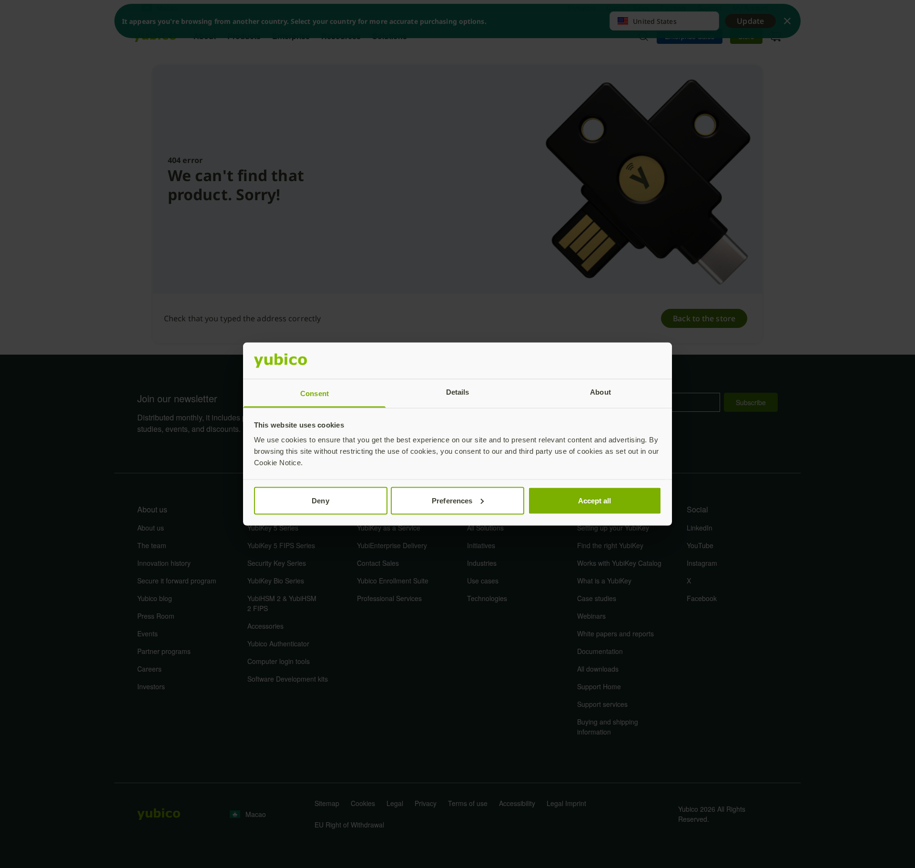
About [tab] (600, 392)
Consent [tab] (314, 393)
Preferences (452, 500)
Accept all (594, 500)
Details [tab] (457, 392)
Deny (320, 500)
